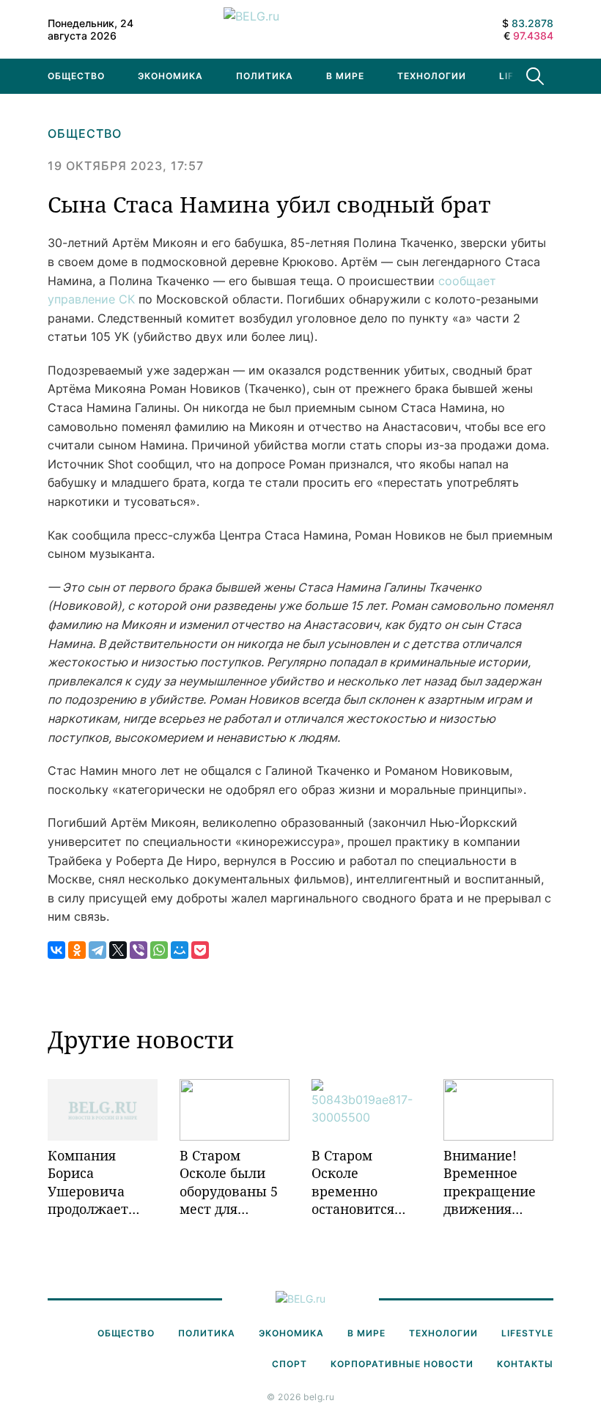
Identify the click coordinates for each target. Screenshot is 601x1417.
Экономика (170, 75)
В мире (345, 75)
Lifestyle (527, 1333)
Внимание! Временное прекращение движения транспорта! (489, 1182)
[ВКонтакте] (56, 950)
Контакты (525, 1363)
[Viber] (138, 950)
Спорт (289, 1363)
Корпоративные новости (402, 1363)
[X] (118, 950)
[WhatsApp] (159, 950)
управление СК (91, 299)
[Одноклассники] (77, 950)
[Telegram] (97, 950)
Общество (76, 75)
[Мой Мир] (179, 950)
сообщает (467, 280)
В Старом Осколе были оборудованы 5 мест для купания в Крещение (229, 1182)
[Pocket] (200, 950)
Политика (264, 75)
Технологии (431, 75)
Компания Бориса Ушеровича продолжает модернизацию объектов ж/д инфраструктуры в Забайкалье (103, 1182)
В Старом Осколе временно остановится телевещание (356, 1182)
